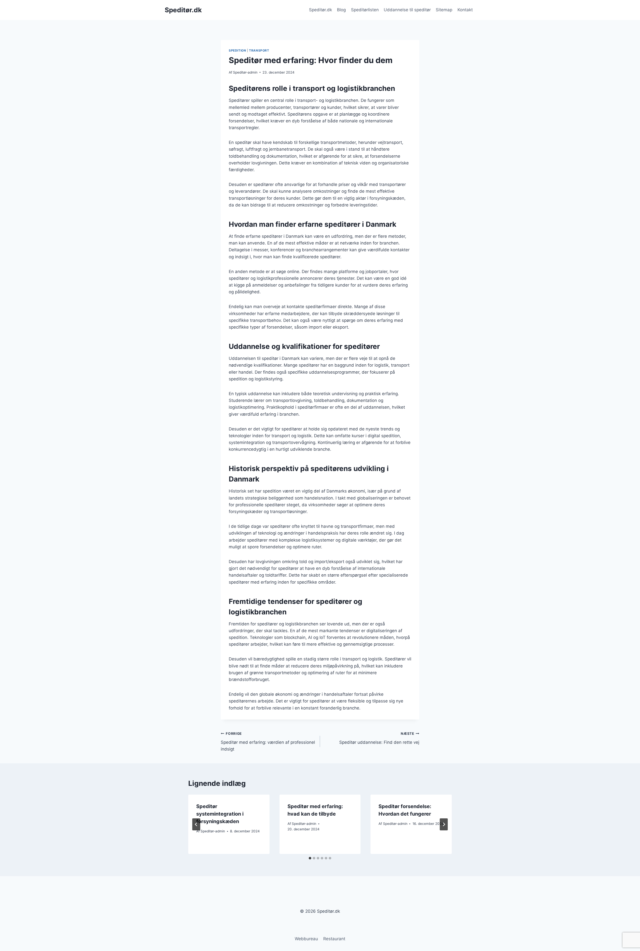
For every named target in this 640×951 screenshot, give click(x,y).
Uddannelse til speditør (407, 9)
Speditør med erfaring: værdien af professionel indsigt (268, 742)
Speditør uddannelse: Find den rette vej (379, 738)
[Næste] (444, 824)
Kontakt (465, 9)
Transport (259, 50)
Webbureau (306, 938)
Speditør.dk (320, 9)
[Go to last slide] (196, 824)
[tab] (310, 858)
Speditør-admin (245, 72)
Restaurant (334, 938)
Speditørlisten (365, 9)
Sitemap (444, 9)
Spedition (237, 50)
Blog (341, 9)
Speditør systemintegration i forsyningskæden (220, 813)
